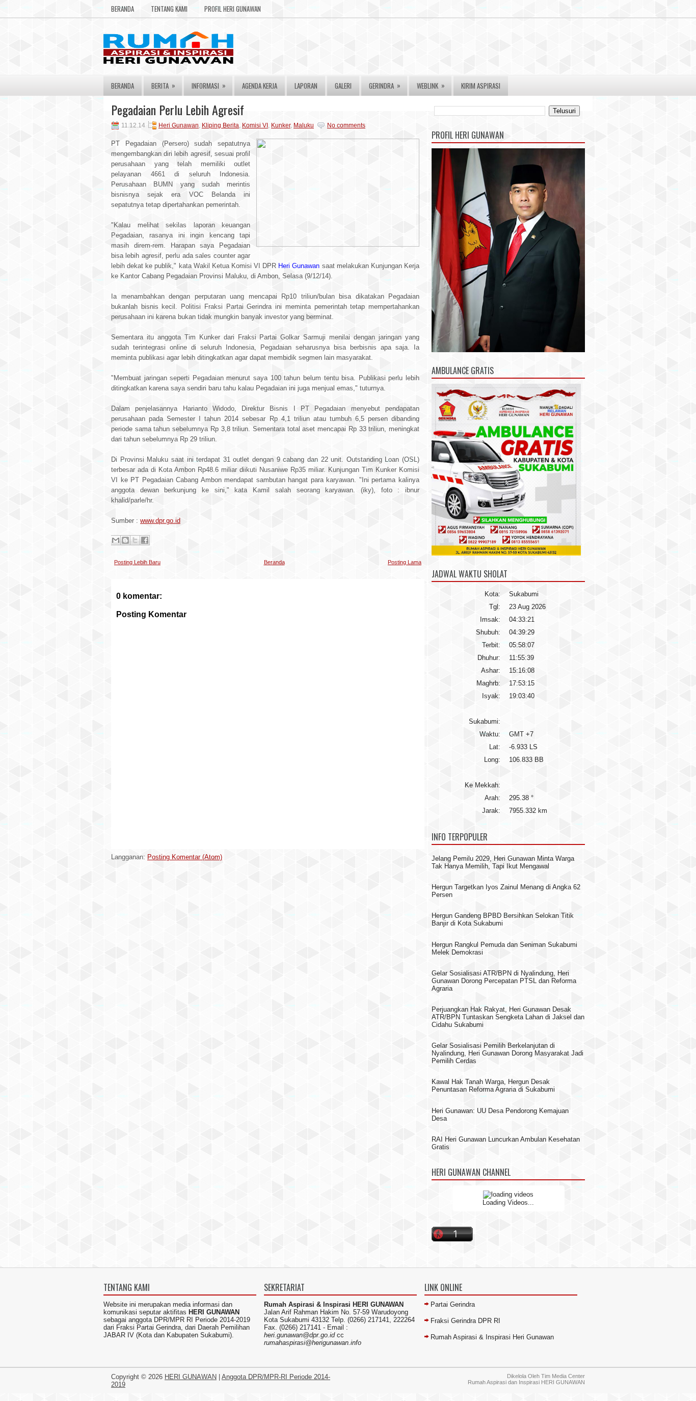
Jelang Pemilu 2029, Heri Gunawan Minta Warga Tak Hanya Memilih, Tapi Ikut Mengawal (503, 862)
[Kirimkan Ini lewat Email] (116, 540)
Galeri (343, 86)
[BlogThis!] (125, 540)
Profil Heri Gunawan (232, 9)
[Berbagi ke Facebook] (145, 540)
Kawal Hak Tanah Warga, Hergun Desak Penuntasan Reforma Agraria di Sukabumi (493, 1085)
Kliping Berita (220, 125)
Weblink (431, 85)
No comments (346, 125)
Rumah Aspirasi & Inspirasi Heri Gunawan (492, 1337)
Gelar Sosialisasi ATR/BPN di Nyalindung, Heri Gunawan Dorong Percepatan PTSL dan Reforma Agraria (504, 980)
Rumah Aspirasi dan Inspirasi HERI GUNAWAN (526, 1382)
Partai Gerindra (453, 1304)
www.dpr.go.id (160, 520)
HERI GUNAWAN (191, 1377)
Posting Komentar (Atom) (184, 857)
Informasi (209, 85)
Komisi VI (255, 125)
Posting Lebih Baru (137, 562)
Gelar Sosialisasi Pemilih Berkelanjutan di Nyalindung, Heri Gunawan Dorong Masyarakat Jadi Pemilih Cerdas (507, 1053)
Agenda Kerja (259, 86)
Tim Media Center (563, 1376)
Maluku (303, 125)
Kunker (280, 125)
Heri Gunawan (178, 125)
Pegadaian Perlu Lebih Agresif (177, 109)
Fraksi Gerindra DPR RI (465, 1321)
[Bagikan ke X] (135, 540)
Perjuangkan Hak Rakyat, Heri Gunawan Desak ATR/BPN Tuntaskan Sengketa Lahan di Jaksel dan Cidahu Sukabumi (508, 1017)
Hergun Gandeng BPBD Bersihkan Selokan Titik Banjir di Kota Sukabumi (503, 919)
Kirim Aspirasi (480, 86)
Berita (163, 85)
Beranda (122, 9)
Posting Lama (404, 562)
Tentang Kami (169, 9)
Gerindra (384, 85)
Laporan (306, 86)
